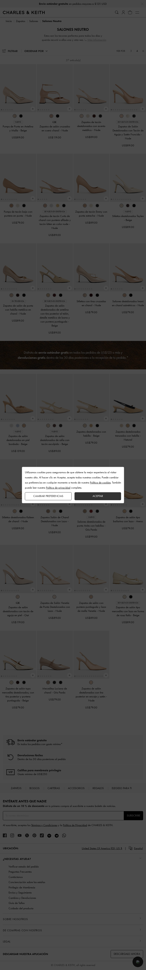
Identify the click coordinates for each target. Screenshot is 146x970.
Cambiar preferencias (48, 496)
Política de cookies (100, 482)
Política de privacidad (58, 487)
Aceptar (98, 496)
